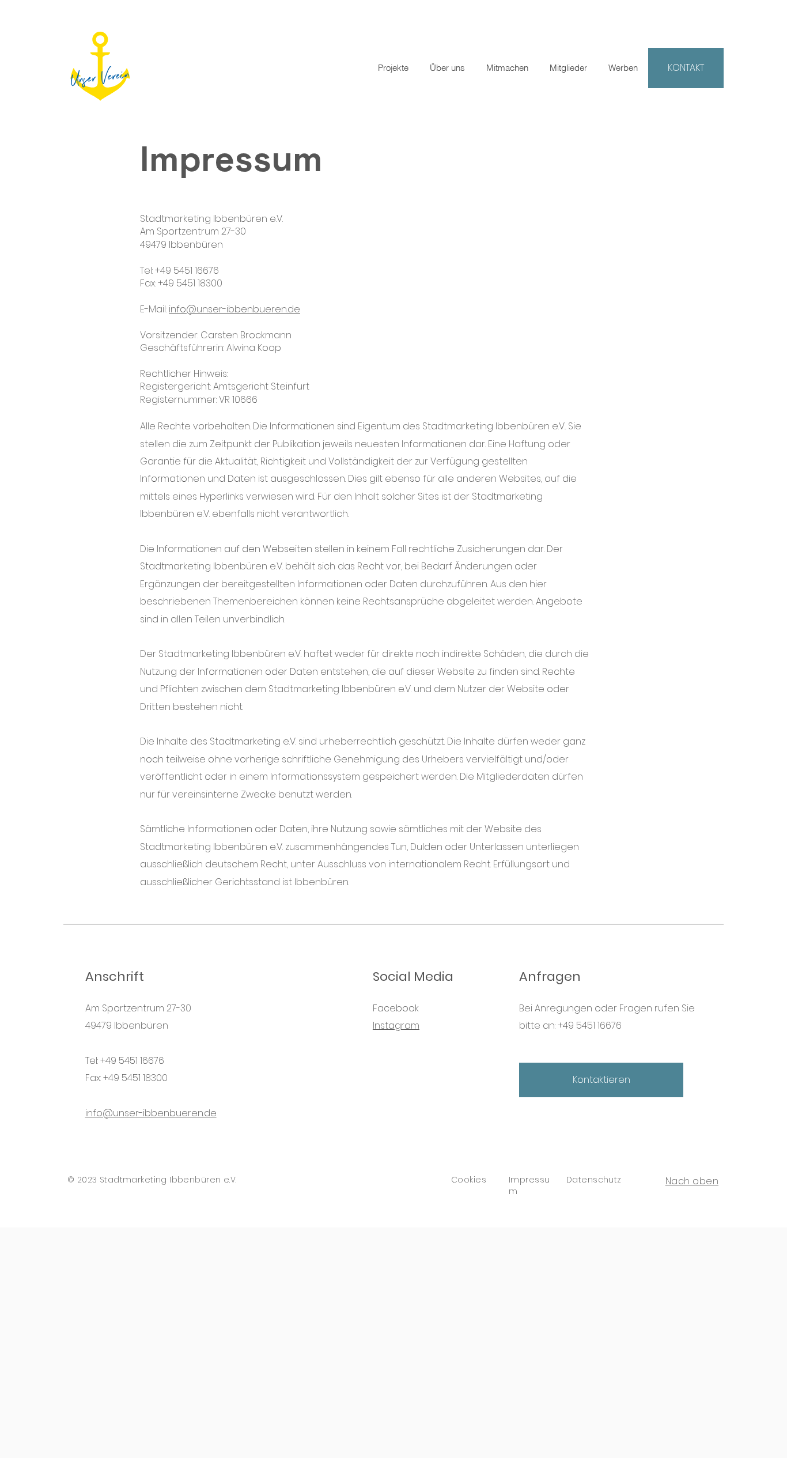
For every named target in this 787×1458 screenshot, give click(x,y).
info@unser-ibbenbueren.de (234, 309)
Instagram (396, 1025)
